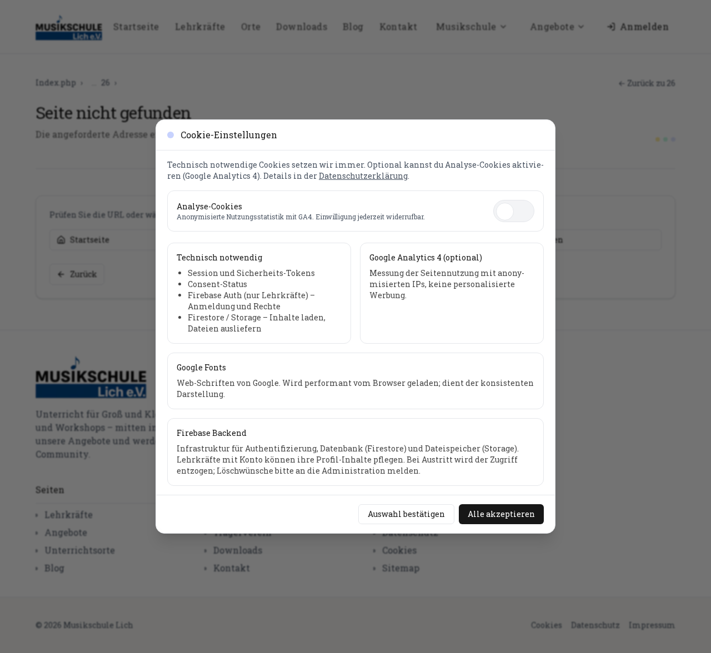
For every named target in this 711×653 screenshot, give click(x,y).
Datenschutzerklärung (363, 175)
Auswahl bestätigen (406, 514)
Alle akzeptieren (501, 514)
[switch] (513, 211)
